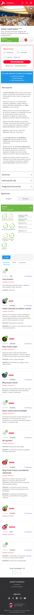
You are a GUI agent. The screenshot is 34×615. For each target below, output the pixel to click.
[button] (31, 9)
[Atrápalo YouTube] (25, 598)
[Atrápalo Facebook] (17, 598)
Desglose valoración (8, 282)
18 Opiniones (8, 41)
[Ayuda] (27, 3)
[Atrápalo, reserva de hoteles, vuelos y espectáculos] (3, 3)
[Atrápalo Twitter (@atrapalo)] (13, 598)
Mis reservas (17, 584)
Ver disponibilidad (17, 62)
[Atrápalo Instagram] (21, 598)
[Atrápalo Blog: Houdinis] (9, 598)
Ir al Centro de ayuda (17, 586)
